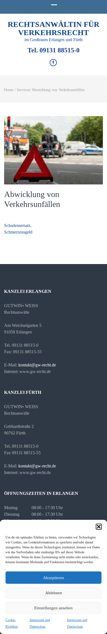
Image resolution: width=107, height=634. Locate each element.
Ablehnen (53, 593)
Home (8, 90)
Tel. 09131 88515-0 (53, 50)
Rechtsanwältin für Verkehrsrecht (53, 28)
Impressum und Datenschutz (40, 623)
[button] (99, 526)
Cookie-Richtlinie (11, 623)
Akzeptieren (53, 578)
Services (23, 90)
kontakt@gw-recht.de (37, 365)
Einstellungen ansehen (53, 608)
